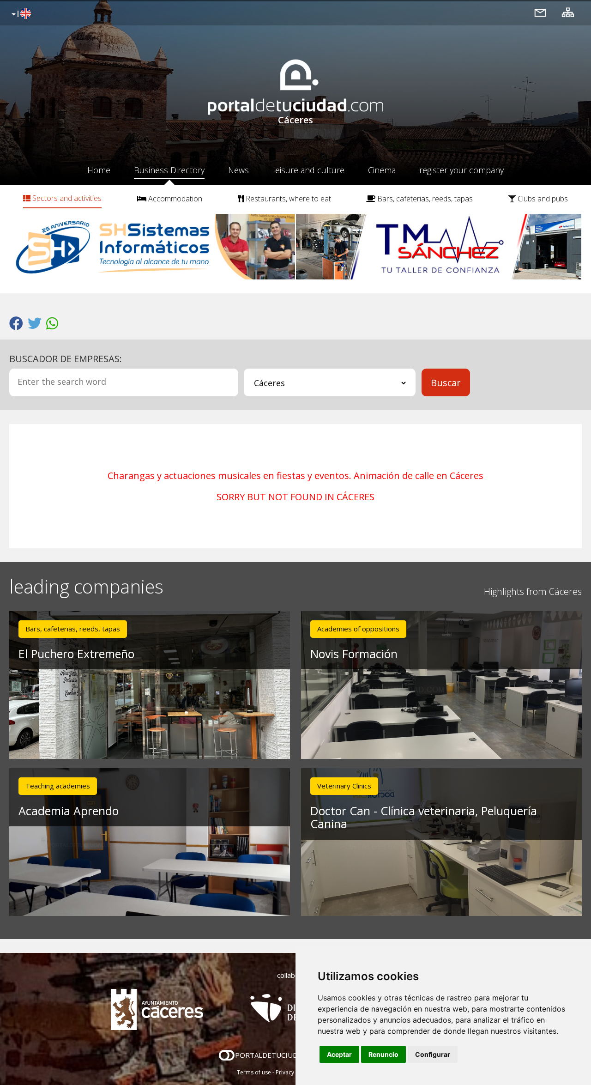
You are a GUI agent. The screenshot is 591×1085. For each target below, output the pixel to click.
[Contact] (540, 12)
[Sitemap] (568, 12)
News (238, 170)
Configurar (432, 1054)
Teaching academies (57, 785)
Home (98, 170)
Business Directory (169, 170)
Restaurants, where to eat (287, 199)
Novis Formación (354, 653)
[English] (20, 14)
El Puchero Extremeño (76, 653)
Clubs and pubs (542, 199)
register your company (461, 170)
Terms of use (254, 1072)
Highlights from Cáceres (533, 591)
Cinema (382, 170)
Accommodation (174, 199)
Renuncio (383, 1054)
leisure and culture (308, 170)
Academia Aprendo (68, 810)
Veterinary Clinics (344, 785)
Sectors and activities (66, 198)
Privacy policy (293, 1072)
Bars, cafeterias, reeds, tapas (424, 199)
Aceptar (339, 1054)
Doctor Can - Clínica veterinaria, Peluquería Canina (423, 817)
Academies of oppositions (358, 628)
